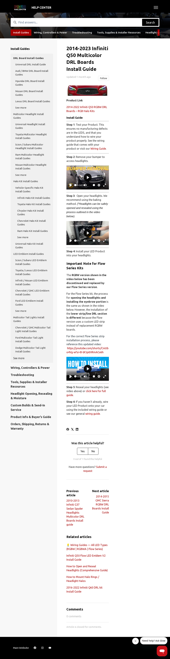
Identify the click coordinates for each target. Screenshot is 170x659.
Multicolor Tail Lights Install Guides (28, 319)
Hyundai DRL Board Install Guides (29, 83)
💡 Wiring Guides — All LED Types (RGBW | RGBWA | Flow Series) (87, 546)
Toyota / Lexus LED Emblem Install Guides (31, 272)
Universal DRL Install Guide (30, 64)
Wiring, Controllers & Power (50, 32)
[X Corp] (72, 429)
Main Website (21, 647)
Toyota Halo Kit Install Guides (33, 204)
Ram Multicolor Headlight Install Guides (29, 156)
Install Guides (21, 32)
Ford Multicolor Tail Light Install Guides (29, 339)
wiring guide (92, 413)
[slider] (75, 185)
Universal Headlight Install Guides (30, 126)
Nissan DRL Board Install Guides (29, 93)
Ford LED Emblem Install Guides (29, 302)
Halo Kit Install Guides (25, 181)
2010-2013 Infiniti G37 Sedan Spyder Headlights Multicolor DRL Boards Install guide (75, 512)
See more (20, 107)
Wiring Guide (98, 148)
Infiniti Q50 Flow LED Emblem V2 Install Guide (86, 557)
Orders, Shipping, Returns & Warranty (30, 426)
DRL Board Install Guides (28, 58)
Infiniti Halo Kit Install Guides (33, 197)
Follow (103, 78)
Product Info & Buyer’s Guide (31, 417)
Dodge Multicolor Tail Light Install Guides (30, 349)
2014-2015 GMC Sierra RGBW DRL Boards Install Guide (100, 504)
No (93, 451)
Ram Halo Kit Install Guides (32, 231)
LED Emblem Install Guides (28, 253)
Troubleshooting (82, 32)
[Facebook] (67, 429)
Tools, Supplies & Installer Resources (118, 32)
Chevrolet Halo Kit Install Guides (31, 222)
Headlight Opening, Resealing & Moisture (31, 396)
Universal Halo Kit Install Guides (29, 245)
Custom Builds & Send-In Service (28, 407)
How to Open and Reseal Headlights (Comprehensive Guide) (87, 568)
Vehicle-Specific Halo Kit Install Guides (29, 189)
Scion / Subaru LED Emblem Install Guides (31, 262)
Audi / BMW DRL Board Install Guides (31, 72)
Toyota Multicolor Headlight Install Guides (31, 136)
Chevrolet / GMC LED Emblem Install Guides (32, 292)
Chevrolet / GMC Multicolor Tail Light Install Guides (32, 329)
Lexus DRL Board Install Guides (32, 101)
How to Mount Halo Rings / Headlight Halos (82, 578)
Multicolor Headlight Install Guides (28, 116)
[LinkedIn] (77, 429)
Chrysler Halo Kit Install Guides (30, 212)
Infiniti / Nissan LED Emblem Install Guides (31, 282)
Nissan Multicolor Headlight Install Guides (30, 166)
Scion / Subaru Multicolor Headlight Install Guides (29, 146)
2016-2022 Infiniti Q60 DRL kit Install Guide (84, 589)
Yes (83, 451)
